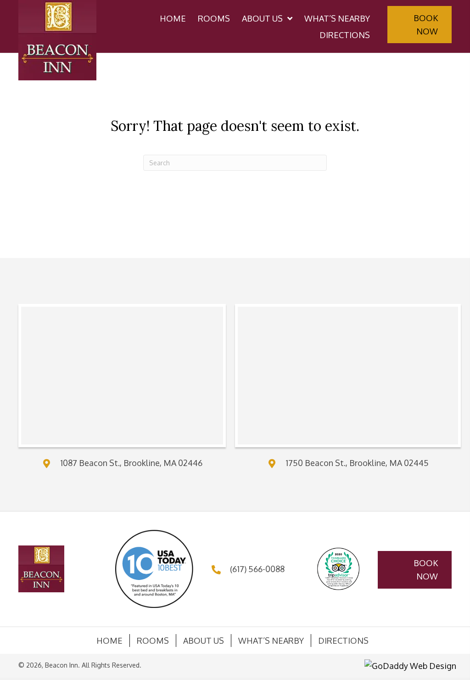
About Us (203, 640)
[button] (419, 25)
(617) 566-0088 (257, 569)
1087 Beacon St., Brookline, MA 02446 (131, 463)
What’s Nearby (271, 640)
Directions (343, 640)
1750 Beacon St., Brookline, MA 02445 (357, 463)
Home (109, 640)
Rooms (153, 640)
